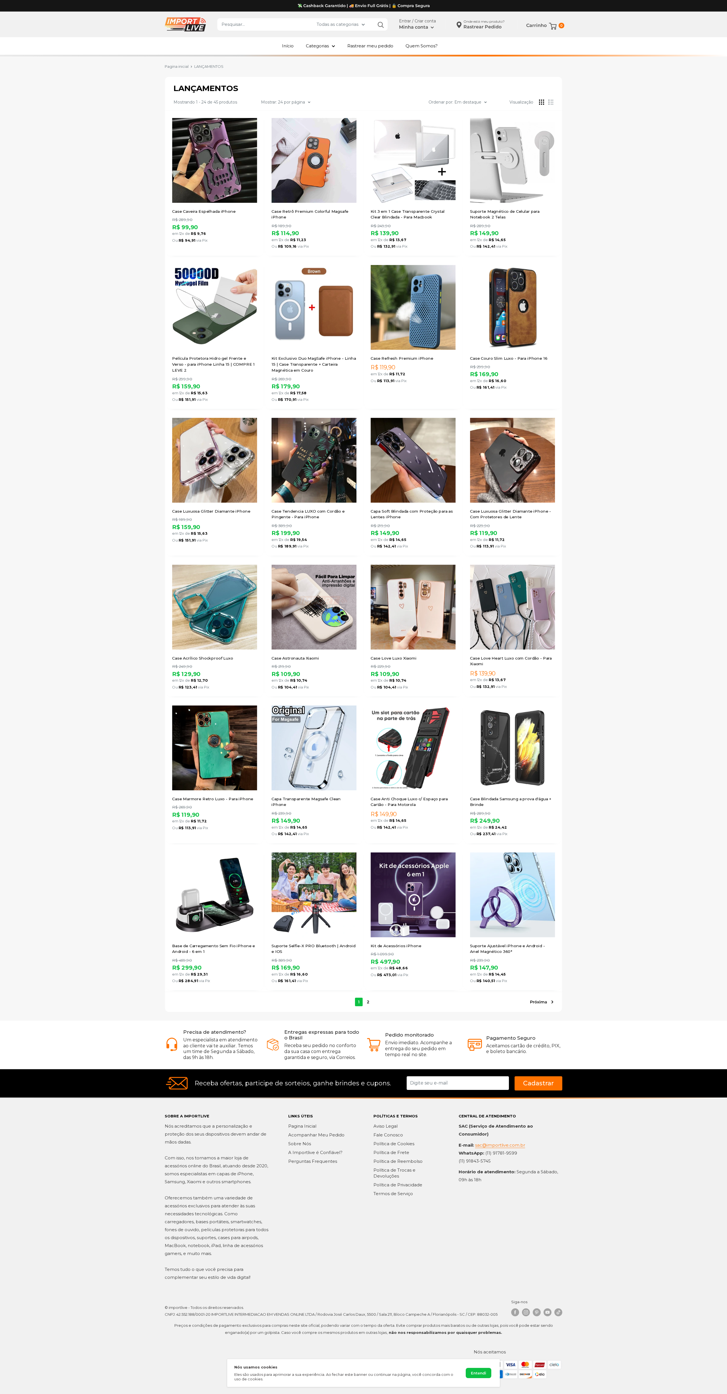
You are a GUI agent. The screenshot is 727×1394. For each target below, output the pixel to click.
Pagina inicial (177, 66)
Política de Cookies (393, 1143)
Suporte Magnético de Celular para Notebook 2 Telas (505, 214)
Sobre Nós (299, 1143)
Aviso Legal (385, 1126)
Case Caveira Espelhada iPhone (203, 211)
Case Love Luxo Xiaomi (394, 657)
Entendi (478, 1373)
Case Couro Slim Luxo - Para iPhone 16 (508, 358)
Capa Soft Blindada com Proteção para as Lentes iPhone (412, 514)
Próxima (538, 1002)
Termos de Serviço (393, 1193)
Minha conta (414, 27)
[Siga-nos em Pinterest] (537, 1312)
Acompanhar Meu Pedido (316, 1135)
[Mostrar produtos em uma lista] (550, 102)
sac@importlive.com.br (500, 1145)
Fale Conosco (388, 1135)
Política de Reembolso (398, 1161)
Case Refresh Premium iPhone (402, 358)
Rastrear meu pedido (370, 46)
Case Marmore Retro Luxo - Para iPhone (212, 798)
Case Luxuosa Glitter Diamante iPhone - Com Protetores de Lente (510, 514)
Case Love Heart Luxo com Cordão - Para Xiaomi (511, 660)
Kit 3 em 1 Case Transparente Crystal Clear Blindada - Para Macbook (408, 214)
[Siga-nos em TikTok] (558, 1312)
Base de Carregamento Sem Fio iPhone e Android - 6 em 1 (213, 948)
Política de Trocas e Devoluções (394, 1173)
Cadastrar (538, 1083)
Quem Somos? (422, 46)
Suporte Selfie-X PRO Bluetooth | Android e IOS (313, 948)
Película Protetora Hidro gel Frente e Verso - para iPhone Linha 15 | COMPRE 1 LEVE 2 (213, 363)
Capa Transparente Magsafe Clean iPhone (306, 801)
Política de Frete (391, 1152)
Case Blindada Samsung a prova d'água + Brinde (510, 801)
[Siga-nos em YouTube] (547, 1312)
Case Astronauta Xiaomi (295, 657)
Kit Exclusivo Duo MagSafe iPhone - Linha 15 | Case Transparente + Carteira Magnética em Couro (313, 363)
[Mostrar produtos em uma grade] (541, 102)
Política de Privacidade (397, 1184)
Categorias (317, 46)
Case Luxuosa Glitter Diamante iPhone (211, 511)
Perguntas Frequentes (312, 1161)
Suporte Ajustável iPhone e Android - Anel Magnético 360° (507, 948)
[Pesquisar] (380, 24)
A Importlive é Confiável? (315, 1152)
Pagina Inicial (302, 1126)
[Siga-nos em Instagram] (526, 1312)
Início (288, 46)
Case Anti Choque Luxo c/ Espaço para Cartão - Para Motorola (409, 801)
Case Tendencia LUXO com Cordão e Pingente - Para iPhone (308, 514)
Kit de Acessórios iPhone (396, 945)
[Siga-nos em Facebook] (515, 1312)
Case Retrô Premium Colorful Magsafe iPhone (309, 214)
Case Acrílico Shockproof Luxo (202, 657)
